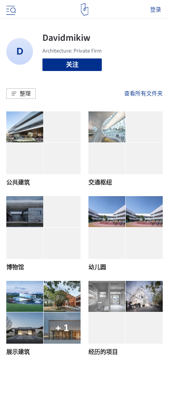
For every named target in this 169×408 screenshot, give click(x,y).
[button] (21, 93)
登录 (155, 9)
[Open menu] (10, 9)
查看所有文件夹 (143, 93)
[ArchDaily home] (84, 9)
